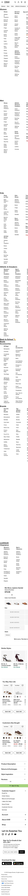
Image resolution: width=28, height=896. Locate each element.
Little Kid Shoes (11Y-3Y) (6, 213)
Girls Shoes (16, 196)
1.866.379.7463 (6, 801)
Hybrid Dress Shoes (16, 142)
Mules (5, 50)
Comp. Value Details (5, 887)
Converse (18, 422)
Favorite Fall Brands (6, 410)
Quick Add (7, 711)
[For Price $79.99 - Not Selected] (8, 602)
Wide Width (5, 231)
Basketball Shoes (18, 281)
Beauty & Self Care (18, 355)
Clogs (5, 28)
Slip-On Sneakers (17, 70)
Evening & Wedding (18, 369)
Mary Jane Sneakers (6, 304)
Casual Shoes (5, 24)
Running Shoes (17, 66)
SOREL (5, 442)
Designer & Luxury (18, 365)
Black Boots (16, 16)
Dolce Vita (6, 427)
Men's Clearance (19, 548)
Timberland (6, 449)
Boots (5, 111)
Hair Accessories (19, 373)
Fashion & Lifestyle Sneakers (17, 62)
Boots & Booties (6, 20)
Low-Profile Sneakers (6, 299)
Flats (5, 38)
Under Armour (18, 450)
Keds (17, 425)
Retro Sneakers (6, 312)
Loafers (5, 44)
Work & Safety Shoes (5, 65)
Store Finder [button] (5, 804)
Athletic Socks (6, 382)
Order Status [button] (5, 796)
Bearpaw (6, 414)
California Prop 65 (5, 891)
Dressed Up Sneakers (17, 137)
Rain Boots (5, 133)
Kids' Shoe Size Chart (5, 226)
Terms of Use (4, 879)
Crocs (5, 425)
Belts (17, 358)
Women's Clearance (7, 548)
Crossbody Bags (6, 354)
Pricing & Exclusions (5, 889)
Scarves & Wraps (18, 380)
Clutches (6, 351)
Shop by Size (6, 196)
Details (16, 847)
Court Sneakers (17, 57)
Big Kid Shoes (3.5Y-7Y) (5, 219)
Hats (17, 377)
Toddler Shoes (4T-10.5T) (5, 207)
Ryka (17, 442)
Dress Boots (16, 34)
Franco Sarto (5, 430)
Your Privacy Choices (8, 883)
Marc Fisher (7, 437)
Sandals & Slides (18, 572)
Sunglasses (18, 390)
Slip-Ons (6, 141)
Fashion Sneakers (6, 289)
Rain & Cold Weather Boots (17, 45)
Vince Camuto (6, 454)
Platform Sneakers (6, 308)
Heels (5, 41)
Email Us (4, 793)
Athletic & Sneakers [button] (20, 6)
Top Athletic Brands (18, 410)
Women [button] (3, 6)
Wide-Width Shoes (5, 145)
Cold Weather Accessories (19, 361)
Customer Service (7, 807)
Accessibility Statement (6, 885)
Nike (17, 434)
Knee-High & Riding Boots (17, 39)
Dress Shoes (5, 35)
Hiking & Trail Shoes (6, 294)
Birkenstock (7, 417)
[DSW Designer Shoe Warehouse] (7, 2)
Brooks (18, 419)
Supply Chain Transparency (7, 881)
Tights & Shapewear (6, 401)
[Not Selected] (4, 697)
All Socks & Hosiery (6, 379)
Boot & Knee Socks (5, 387)
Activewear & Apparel (19, 351)
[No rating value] (8, 595)
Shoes (5, 12)
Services (4, 810)
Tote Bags (6, 374)
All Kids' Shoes (6, 237)
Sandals (6, 55)
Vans (17, 454)
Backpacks (6, 349)
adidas (17, 414)
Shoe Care (18, 383)
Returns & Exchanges (8, 799)
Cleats (5, 248)
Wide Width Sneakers (6, 334)
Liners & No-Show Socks (6, 397)
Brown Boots (16, 20)
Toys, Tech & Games (19, 393)
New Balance (18, 430)
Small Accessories (19, 386)
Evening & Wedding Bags (6, 359)
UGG (5, 451)
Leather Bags (6, 364)
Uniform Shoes (6, 262)
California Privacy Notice (6, 876)
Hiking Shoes (5, 129)
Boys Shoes (16, 219)
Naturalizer (6, 439)
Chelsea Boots (6, 118)
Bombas (6, 419)
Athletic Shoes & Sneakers (17, 52)
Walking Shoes (17, 74)
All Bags (6, 346)
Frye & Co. (6, 434)
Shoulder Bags (6, 370)
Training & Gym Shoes (6, 325)
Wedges (6, 61)
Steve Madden (6, 445)
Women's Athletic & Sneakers (6, 271)
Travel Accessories (19, 397)
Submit (22, 852)
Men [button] (8, 6)
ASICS (17, 417)
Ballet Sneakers (6, 281)
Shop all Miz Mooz (9, 590)
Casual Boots (16, 24)
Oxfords (17, 149)
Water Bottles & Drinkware (19, 401)
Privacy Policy (4, 874)
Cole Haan (6, 422)
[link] (6, 665)
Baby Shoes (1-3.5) (6, 201)
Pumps (5, 53)
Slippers (6, 58)
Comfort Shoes (6, 31)
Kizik (17, 427)
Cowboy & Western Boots (17, 29)
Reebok (18, 439)
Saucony (18, 444)
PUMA (17, 437)
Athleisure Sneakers (6, 277)
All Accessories (19, 347)
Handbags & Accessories (7, 572)
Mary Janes (5, 47)
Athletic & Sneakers (6, 16)
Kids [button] (12, 6)
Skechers (18, 447)
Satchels (6, 367)
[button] (11, 685)
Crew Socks (5, 392)
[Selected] (15, 697)
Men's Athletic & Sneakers (18, 271)
